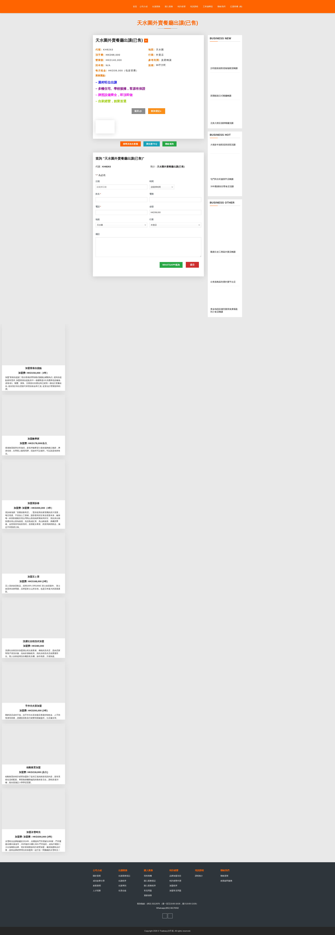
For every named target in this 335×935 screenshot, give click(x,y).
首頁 (135, 6)
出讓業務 (156, 6)
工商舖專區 (208, 6)
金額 (151, 206)
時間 (151, 181)
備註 (98, 234)
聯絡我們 (221, 6)
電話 (98, 206)
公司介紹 (144, 6)
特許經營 (182, 6)
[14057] (146, 41)
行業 (151, 219)
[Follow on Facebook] (164, 915)
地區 (98, 219)
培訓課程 (194, 6)
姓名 (98, 194)
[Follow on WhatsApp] (170, 915)
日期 (98, 181)
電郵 (151, 194)
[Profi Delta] (106, 6)
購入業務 (169, 6)
